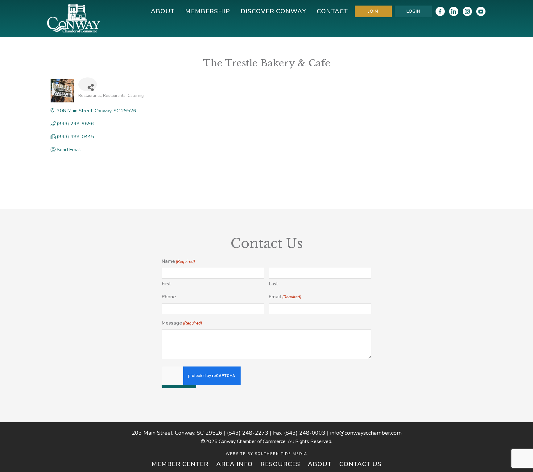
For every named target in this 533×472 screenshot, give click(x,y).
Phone (169, 296)
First (166, 284)
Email (285, 296)
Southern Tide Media (281, 454)
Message (182, 323)
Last (273, 284)
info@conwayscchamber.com (366, 433)
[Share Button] (87, 84)
